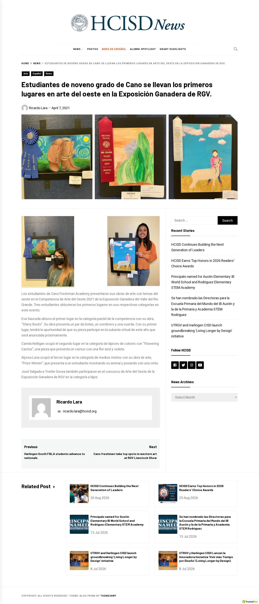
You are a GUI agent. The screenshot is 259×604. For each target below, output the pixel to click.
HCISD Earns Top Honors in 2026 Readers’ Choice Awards (201, 488)
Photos (92, 49)
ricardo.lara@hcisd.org (79, 411)
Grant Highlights (173, 49)
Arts (25, 73)
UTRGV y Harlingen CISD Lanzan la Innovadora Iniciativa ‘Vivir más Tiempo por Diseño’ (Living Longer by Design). (206, 557)
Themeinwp (108, 596)
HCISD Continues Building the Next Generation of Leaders (114, 488)
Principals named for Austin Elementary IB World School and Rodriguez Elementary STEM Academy (202, 282)
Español (37, 73)
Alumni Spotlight (143, 49)
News (77, 49)
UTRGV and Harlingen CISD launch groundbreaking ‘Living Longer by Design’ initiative (201, 330)
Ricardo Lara (38, 108)
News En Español (114, 49)
